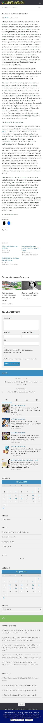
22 (33, 498)
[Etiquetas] (37, 400)
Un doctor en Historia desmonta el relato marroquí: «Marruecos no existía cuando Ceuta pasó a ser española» (24, 465)
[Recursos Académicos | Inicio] (16, 2)
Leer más (29, 720)
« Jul (3, 508)
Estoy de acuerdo (17, 720)
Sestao (4, 131)
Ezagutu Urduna (8, 542)
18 (10, 498)
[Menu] (40, 2)
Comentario (8, 318)
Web (5, 340)
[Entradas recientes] (7, 400)
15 (33, 495)
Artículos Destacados (10, 8)
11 (10, 495)
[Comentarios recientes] (27, 400)
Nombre (7, 332)
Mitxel (6, 18)
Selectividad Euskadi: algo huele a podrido (23, 685)
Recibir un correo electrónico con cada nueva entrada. (20, 359)
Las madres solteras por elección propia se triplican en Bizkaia (30, 248)
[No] (40, 717)
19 (16, 498)
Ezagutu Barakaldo (9, 537)
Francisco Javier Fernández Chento (21, 709)
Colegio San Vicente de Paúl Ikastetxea (15, 532)
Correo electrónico (28, 332)
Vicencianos (7, 546)
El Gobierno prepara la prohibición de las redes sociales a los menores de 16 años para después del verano (26, 424)
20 (21, 498)
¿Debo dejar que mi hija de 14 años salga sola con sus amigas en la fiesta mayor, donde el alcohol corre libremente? (26, 451)
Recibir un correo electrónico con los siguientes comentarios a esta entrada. (18, 351)
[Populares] (17, 400)
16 (38, 495)
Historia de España (32, 460)
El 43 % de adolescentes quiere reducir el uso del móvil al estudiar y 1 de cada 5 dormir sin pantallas (25, 410)
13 (21, 495)
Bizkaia (28, 29)
